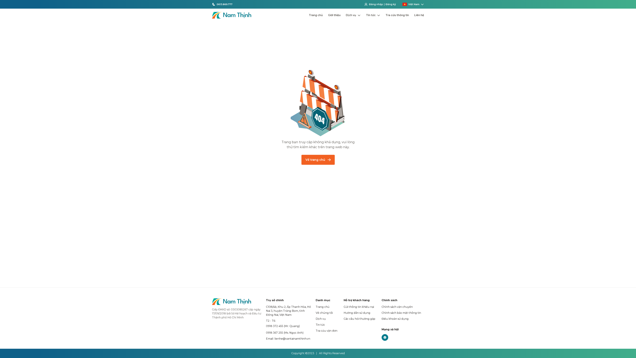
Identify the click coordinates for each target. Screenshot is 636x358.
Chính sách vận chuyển (397, 306)
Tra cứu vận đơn (326, 330)
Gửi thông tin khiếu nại (359, 306)
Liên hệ (419, 15)
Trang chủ (316, 15)
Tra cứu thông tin (397, 15)
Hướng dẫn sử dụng (357, 312)
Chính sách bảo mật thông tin (401, 312)
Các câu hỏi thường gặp (359, 318)
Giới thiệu (334, 15)
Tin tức (320, 324)
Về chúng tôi (324, 312)
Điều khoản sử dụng (395, 318)
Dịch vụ (321, 318)
